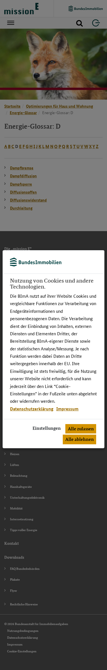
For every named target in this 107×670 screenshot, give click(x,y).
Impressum (67, 409)
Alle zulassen (81, 429)
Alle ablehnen (79, 439)
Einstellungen (47, 428)
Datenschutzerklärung (31, 409)
